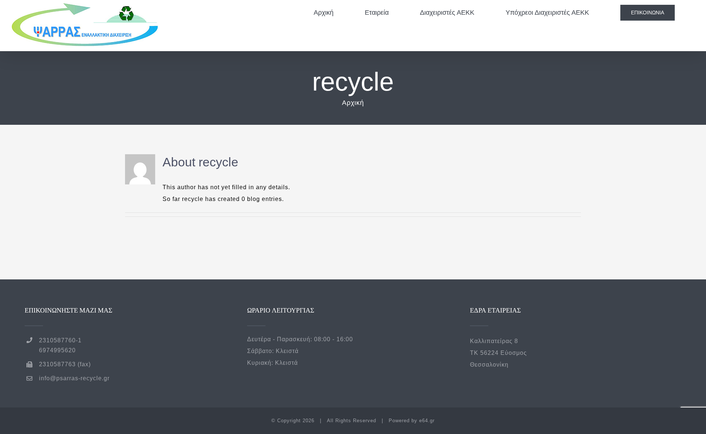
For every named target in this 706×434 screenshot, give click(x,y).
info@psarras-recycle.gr (74, 378)
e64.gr (427, 420)
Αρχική (353, 102)
